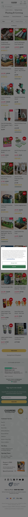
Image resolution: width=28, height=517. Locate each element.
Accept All (14, 266)
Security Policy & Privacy (11, 259)
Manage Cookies (14, 263)
